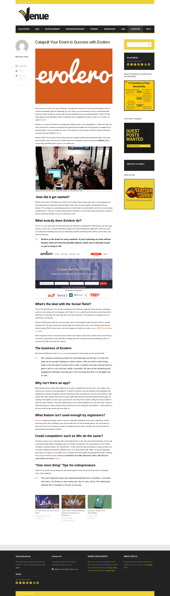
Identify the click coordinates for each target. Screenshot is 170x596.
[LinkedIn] (28, 2)
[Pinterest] (25, 2)
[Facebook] (38, 2)
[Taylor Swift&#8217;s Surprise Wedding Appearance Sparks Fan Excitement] (73, 502)
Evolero (43, 120)
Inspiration (109, 29)
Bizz (37, 29)
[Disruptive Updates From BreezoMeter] (100, 502)
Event (20, 78)
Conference (22, 75)
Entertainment (52, 29)
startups (135, 29)
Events (25, 78)
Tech (148, 29)
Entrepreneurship (75, 29)
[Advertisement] (62, 528)
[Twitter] (22, 2)
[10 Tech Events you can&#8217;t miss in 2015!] (47, 502)
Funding (94, 29)
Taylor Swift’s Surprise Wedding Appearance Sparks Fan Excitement (73, 513)
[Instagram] (32, 2)
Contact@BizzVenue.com (69, 569)
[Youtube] (19, 2)
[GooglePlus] (35, 2)
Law (123, 29)
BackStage (24, 29)
